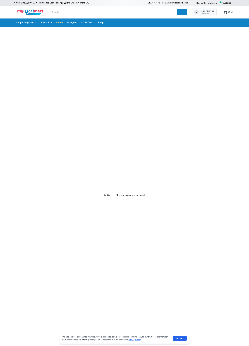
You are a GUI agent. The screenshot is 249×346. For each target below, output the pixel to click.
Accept (179, 338)
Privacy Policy (135, 339)
